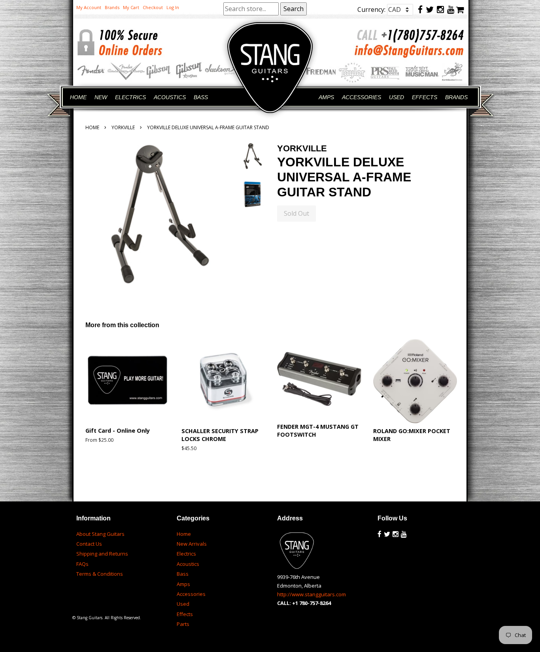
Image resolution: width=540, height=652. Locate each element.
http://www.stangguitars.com (311, 594)
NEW (100, 97)
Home (92, 127)
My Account (88, 7)
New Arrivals (192, 543)
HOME (78, 97)
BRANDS (456, 97)
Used (183, 603)
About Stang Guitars (100, 533)
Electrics (186, 553)
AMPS (326, 97)
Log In (172, 7)
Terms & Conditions (99, 573)
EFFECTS (424, 97)
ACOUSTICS (170, 97)
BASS (201, 97)
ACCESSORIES (361, 97)
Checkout (153, 7)
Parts (183, 624)
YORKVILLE (123, 127)
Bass (183, 573)
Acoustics (188, 563)
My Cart (131, 7)
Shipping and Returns (102, 553)
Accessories (191, 593)
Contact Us (89, 543)
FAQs (82, 563)
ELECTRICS (130, 97)
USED (396, 97)
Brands (112, 7)
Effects (185, 614)
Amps (183, 584)
